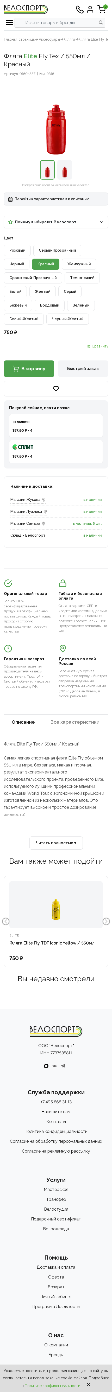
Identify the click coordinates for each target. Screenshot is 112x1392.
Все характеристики (75, 722)
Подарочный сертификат (56, 1219)
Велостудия (56, 1209)
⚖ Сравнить (97, 346)
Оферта (56, 1277)
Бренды (56, 1354)
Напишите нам (56, 1111)
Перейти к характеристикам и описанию (52, 199)
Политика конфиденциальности (56, 1131)
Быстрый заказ (83, 368)
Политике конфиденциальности (52, 1386)
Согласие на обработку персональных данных (56, 1141)
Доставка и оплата (56, 1267)
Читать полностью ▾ (56, 843)
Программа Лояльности (56, 1306)
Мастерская (56, 1189)
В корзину (33, 368)
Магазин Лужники (26, 511)
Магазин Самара (25, 523)
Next (106, 921)
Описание (23, 722)
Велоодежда (56, 1228)
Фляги (69, 39)
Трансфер (56, 1199)
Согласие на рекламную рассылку (56, 1151)
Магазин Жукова (25, 500)
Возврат (56, 1286)
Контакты (56, 1121)
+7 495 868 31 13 (56, 1101)
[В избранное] (56, 388)
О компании (56, 1345)
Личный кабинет (56, 1296)
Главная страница (19, 39)
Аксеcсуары (49, 39)
